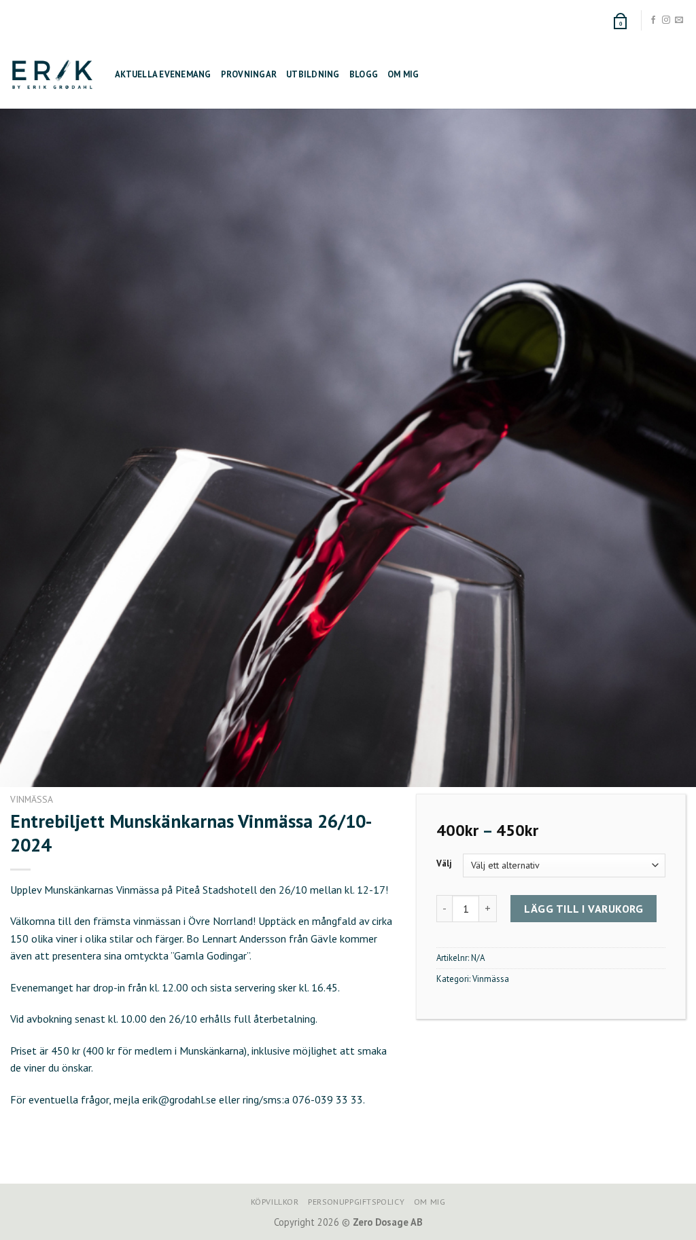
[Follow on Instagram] (666, 20)
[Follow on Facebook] (653, 20)
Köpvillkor (275, 1202)
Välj (444, 864)
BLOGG (363, 74)
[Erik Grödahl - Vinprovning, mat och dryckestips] (52, 74)
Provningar (249, 74)
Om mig (403, 74)
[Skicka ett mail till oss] (679, 20)
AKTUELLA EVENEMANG (163, 74)
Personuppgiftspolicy (356, 1202)
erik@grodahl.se (179, 1099)
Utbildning (313, 74)
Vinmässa (31, 799)
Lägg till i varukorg (583, 908)
